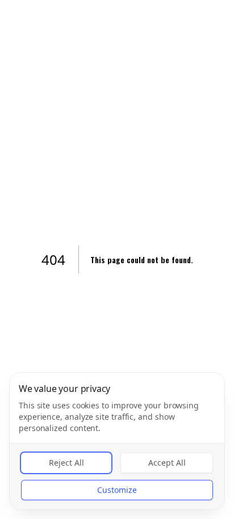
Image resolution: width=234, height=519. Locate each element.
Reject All (66, 462)
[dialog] (117, 441)
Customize (117, 489)
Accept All (167, 462)
